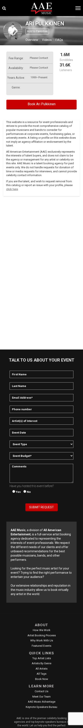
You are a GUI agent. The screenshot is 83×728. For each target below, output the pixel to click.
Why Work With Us (41, 640)
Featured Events (41, 645)
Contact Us (41, 691)
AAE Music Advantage (41, 701)
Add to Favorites (37, 31)
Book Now (41, 679)
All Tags (41, 673)
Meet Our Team (41, 696)
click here (12, 189)
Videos (47, 40)
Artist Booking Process (41, 635)
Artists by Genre (41, 663)
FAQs (59, 40)
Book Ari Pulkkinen (42, 104)
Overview (32, 40)
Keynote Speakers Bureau (41, 707)
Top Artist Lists (41, 658)
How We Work (41, 630)
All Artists (41, 668)
